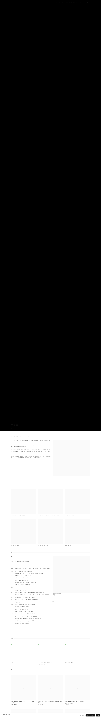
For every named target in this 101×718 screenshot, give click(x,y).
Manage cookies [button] (82, 715)
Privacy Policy (46, 368)
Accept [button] (98, 715)
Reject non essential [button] (91, 715)
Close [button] (62, 347)
